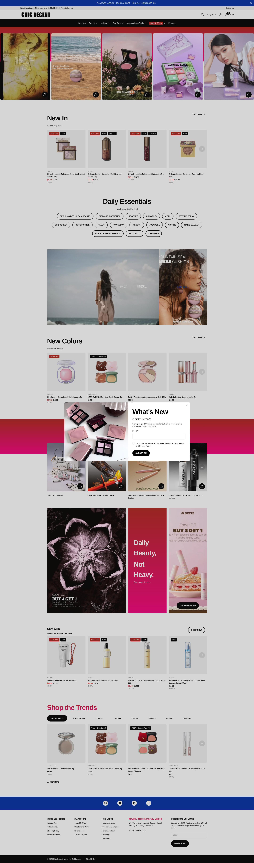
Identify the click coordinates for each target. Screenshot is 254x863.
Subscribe (141, 453)
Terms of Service (177, 443)
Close (187, 405)
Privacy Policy (144, 446)
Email (135, 431)
